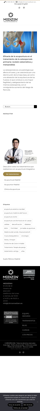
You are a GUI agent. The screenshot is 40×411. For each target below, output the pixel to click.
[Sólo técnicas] (37, 402)
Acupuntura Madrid (12, 180)
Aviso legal (6, 345)
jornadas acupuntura (27, 228)
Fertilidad (14, 228)
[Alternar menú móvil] (36, 18)
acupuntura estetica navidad (14, 209)
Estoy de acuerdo (14, 405)
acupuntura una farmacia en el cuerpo (17, 221)
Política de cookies (31, 345)
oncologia (25, 236)
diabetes (28, 224)
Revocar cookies (28, 347)
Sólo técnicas (27, 405)
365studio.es (26, 348)
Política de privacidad (17, 345)
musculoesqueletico (11, 236)
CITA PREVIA (27, 335)
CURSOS (25, 330)
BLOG (24, 325)
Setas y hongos (9, 240)
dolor (6, 228)
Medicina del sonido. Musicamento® (17, 232)
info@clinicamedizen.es (27, 2)
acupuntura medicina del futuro (15, 213)
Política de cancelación (15, 347)
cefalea (6, 224)
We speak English (21, 4)
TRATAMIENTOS (28, 321)
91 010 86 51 (10, 2)
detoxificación (17, 224)
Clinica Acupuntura (12, 189)
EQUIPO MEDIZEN (26, 315)
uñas (23, 251)
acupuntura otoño (10, 217)
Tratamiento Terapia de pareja (14, 247)
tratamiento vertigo (11, 251)
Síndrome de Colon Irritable (14, 243)
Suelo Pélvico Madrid (11, 259)
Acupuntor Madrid (11, 185)
